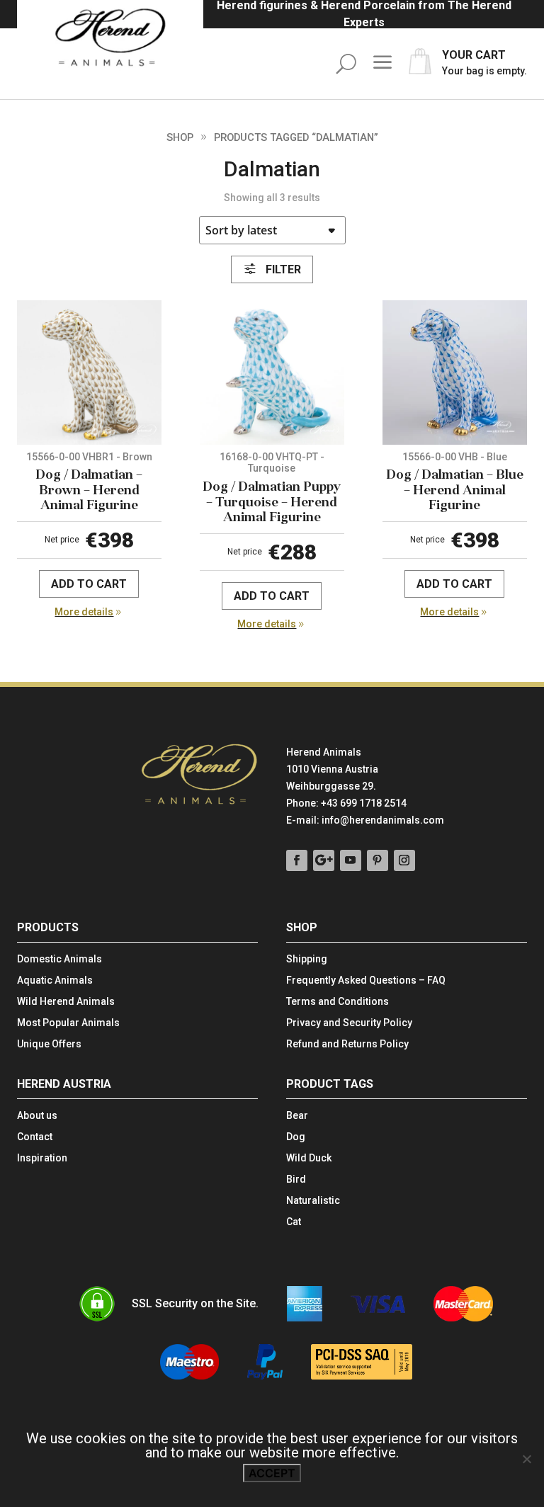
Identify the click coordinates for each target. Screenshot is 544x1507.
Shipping (306, 959)
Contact (34, 1137)
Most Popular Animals (68, 1023)
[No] (526, 1459)
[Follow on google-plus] (323, 860)
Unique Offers (49, 1044)
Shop (179, 137)
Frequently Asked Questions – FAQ (366, 980)
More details (84, 612)
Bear (297, 1115)
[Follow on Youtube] (350, 860)
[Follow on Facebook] (296, 860)
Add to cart (89, 584)
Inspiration (42, 1158)
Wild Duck (309, 1158)
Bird (296, 1179)
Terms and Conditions (337, 1001)
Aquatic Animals (55, 980)
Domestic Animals (59, 959)
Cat (293, 1222)
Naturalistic (313, 1200)
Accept (272, 1473)
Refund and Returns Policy (347, 1044)
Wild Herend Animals (66, 1001)
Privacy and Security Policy (349, 1023)
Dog (295, 1137)
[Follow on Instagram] (404, 860)
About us (37, 1115)
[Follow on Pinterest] (377, 860)
